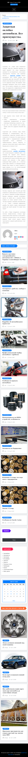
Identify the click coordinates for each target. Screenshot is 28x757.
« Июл (13, 600)
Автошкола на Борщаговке (11, 448)
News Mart (10, 754)
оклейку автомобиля (19, 151)
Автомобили (7, 553)
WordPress (23, 752)
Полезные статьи (8, 564)
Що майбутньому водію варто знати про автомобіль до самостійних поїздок (13, 690)
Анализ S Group (8, 508)
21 (17, 594)
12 (11, 591)
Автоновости (7, 555)
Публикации (6, 566)
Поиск (6, 531)
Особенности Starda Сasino (11, 520)
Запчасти (6, 560)
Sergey (6, 647)
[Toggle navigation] (14, 9)
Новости (6, 562)
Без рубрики (6, 559)
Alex (6, 40)
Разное (5, 567)
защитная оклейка (15, 75)
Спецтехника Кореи (8, 569)
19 (11, 594)
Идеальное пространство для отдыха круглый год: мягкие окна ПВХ (13, 733)
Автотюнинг (6, 557)
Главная (4, 15)
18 (7, 594)
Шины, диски (7, 571)
